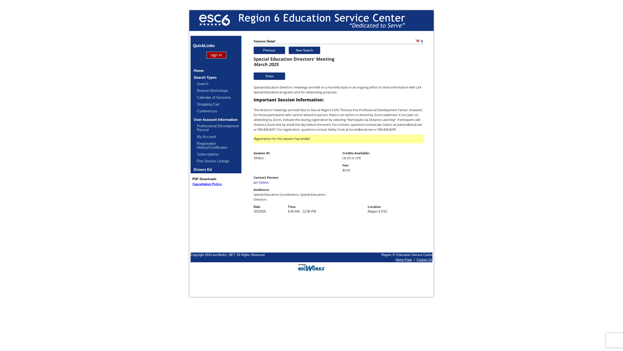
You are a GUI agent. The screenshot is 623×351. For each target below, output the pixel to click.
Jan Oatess (261, 182)
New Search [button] (304, 50)
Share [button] (269, 76)
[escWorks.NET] (311, 267)
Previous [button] (269, 50)
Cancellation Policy (207, 184)
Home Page (403, 260)
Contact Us (424, 260)
